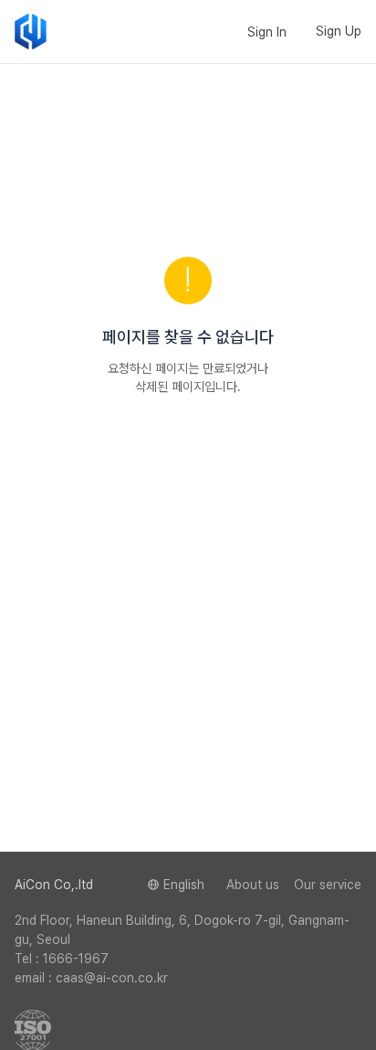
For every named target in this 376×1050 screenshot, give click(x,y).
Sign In (267, 32)
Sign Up (338, 31)
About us (252, 884)
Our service (327, 884)
